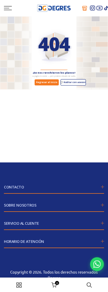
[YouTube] (99, 8)
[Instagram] (92, 8)
